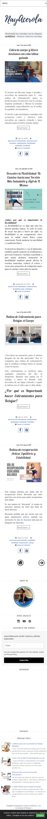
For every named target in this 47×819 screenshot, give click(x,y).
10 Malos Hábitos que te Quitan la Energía (26, 787)
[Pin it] (27, 154)
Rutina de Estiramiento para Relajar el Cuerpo (23, 319)
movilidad (26, 145)
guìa (22, 289)
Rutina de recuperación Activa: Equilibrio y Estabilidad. (23, 453)
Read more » (23, 127)
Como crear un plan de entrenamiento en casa (28, 758)
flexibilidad (31, 143)
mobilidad (18, 145)
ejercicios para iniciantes (18, 540)
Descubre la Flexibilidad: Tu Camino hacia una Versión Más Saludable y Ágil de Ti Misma (23, 179)
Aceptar (40, 815)
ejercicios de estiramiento (17, 141)
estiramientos (22, 143)
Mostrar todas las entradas (29, 36)
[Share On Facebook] (20, 154)
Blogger (28, 808)
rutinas (31, 543)
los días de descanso (22, 520)
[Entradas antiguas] (41, 565)
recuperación (23, 543)
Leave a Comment (23, 148)
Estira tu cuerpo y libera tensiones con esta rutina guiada (23, 54)
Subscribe (24, 660)
